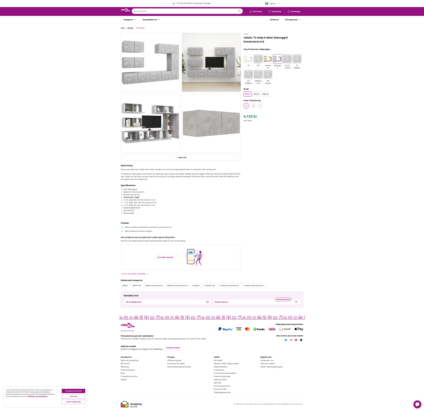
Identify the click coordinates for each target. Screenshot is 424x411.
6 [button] (246, 106)
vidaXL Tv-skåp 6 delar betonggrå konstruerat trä (266, 39)
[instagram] (291, 340)
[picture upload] (194, 257)
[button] (191, 3)
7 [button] (260, 106)
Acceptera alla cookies (73, 391)
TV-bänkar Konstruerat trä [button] (229, 285)
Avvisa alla (73, 396)
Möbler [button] (125, 285)
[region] (45, 396)
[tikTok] (301, 340)
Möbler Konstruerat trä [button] (154, 285)
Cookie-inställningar (222, 376)
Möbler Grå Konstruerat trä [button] (177, 285)
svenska (272, 4)
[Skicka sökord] (239, 11)
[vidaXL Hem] (125, 10)
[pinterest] (296, 340)
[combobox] (187, 11)
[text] (250, 117)
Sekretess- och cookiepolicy (37, 396)
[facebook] (286, 340)
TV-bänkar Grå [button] (209, 285)
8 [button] (253, 106)
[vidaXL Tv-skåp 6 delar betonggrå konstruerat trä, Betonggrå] (150, 62)
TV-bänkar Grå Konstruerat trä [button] (254, 285)
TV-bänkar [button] (196, 285)
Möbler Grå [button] (136, 285)
